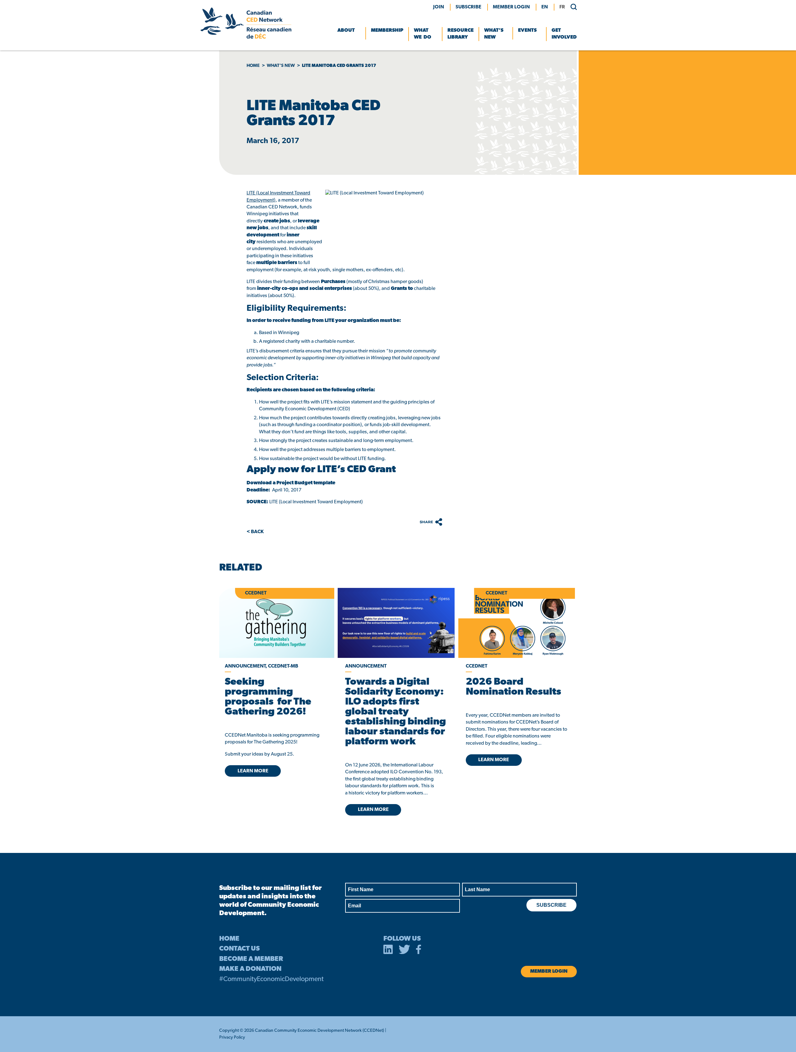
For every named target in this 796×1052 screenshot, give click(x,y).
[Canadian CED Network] (246, 37)
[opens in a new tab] (396, 623)
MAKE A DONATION (250, 969)
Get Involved (564, 34)
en (544, 7)
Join (438, 7)
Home (253, 65)
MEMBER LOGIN (511, 7)
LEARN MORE (253, 771)
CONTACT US (239, 949)
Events (527, 30)
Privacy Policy (232, 1037)
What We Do (422, 34)
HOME (229, 939)
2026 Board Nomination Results (513, 687)
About (346, 30)
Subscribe (468, 7)
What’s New (493, 34)
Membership (387, 30)
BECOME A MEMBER (251, 959)
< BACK (255, 531)
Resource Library (460, 34)
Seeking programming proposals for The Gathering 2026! (268, 697)
